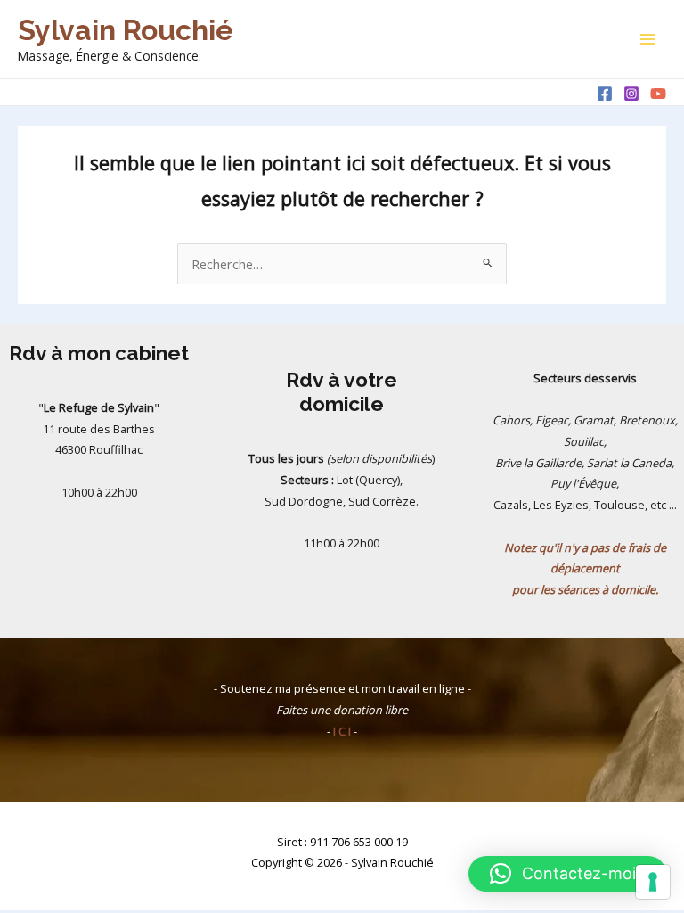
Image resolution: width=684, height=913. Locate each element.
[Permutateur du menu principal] (647, 39)
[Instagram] (631, 94)
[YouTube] (658, 94)
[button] (567, 874)
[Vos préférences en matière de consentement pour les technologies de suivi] (653, 882)
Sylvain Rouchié (125, 29)
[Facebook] (605, 94)
